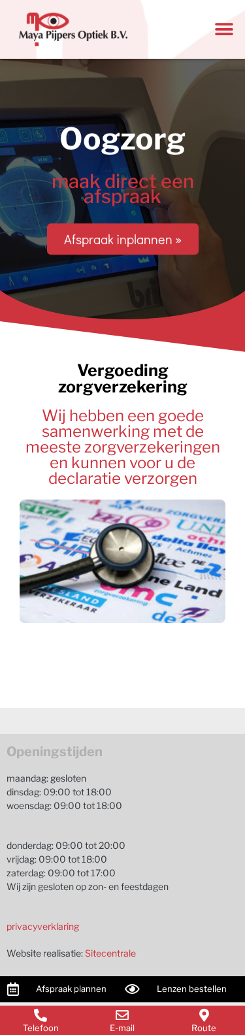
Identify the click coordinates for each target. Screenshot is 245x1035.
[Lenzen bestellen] (132, 989)
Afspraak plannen (71, 988)
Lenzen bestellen (192, 988)
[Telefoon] (40, 1015)
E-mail (122, 1028)
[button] (223, 29)
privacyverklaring (43, 926)
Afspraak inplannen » (123, 239)
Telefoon (41, 1028)
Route (203, 1028)
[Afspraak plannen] (13, 989)
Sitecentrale (110, 953)
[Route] (203, 1015)
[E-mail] (122, 1015)
